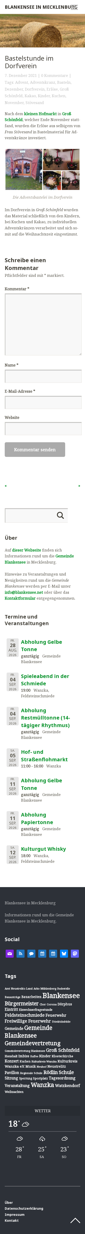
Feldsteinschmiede (25, 1015)
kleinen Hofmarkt (40, 113)
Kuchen (58, 95)
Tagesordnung (62, 1078)
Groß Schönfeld (63, 1050)
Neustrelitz (56, 1066)
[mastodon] (75, 953)
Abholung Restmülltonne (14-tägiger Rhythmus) (45, 718)
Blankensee (61, 995)
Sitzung (11, 1078)
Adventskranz (42, 82)
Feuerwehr (56, 1015)
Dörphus (65, 1004)
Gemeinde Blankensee (28, 1031)
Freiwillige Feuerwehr (28, 1021)
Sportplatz (40, 1078)
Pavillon (12, 1072)
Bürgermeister (22, 1003)
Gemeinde (14, 1028)
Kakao (30, 95)
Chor (43, 1004)
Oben (75, 1220)
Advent (21, 82)
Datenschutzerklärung (24, 1208)
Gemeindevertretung (32, 1043)
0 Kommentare (54, 75)
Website (12, 417)
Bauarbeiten (31, 996)
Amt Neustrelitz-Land (19, 988)
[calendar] (42, 953)
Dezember (14, 89)
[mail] (10, 953)
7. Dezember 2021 (21, 75)
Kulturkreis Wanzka (44, 1061)
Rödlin (50, 1072)
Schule (66, 1072)
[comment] (31, 953)
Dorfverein (35, 89)
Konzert (12, 1061)
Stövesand (35, 102)
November (14, 102)
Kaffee (34, 1056)
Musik (31, 1066)
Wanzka (42, 1085)
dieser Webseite (26, 550)
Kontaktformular (20, 598)
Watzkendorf (67, 1085)
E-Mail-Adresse (20, 391)
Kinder (44, 95)
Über (9, 1202)
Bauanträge (13, 997)
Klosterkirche (62, 1056)
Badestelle (63, 988)
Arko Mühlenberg (45, 988)
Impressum (15, 1214)
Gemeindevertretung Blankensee (25, 1051)
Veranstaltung (17, 1085)
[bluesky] (64, 953)
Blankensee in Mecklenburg (41, 7)
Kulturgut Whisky (43, 849)
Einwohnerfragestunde (35, 1009)
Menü (74, 7)
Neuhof (42, 1066)
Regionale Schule (31, 1073)
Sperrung (25, 1078)
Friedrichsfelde (61, 1021)
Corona (52, 1004)
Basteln (64, 82)
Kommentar (17, 288)
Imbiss (23, 1056)
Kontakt (12, 1220)
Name (11, 365)
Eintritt (11, 1009)
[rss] (21, 953)
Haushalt (11, 1056)
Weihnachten (14, 1092)
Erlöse (52, 89)
